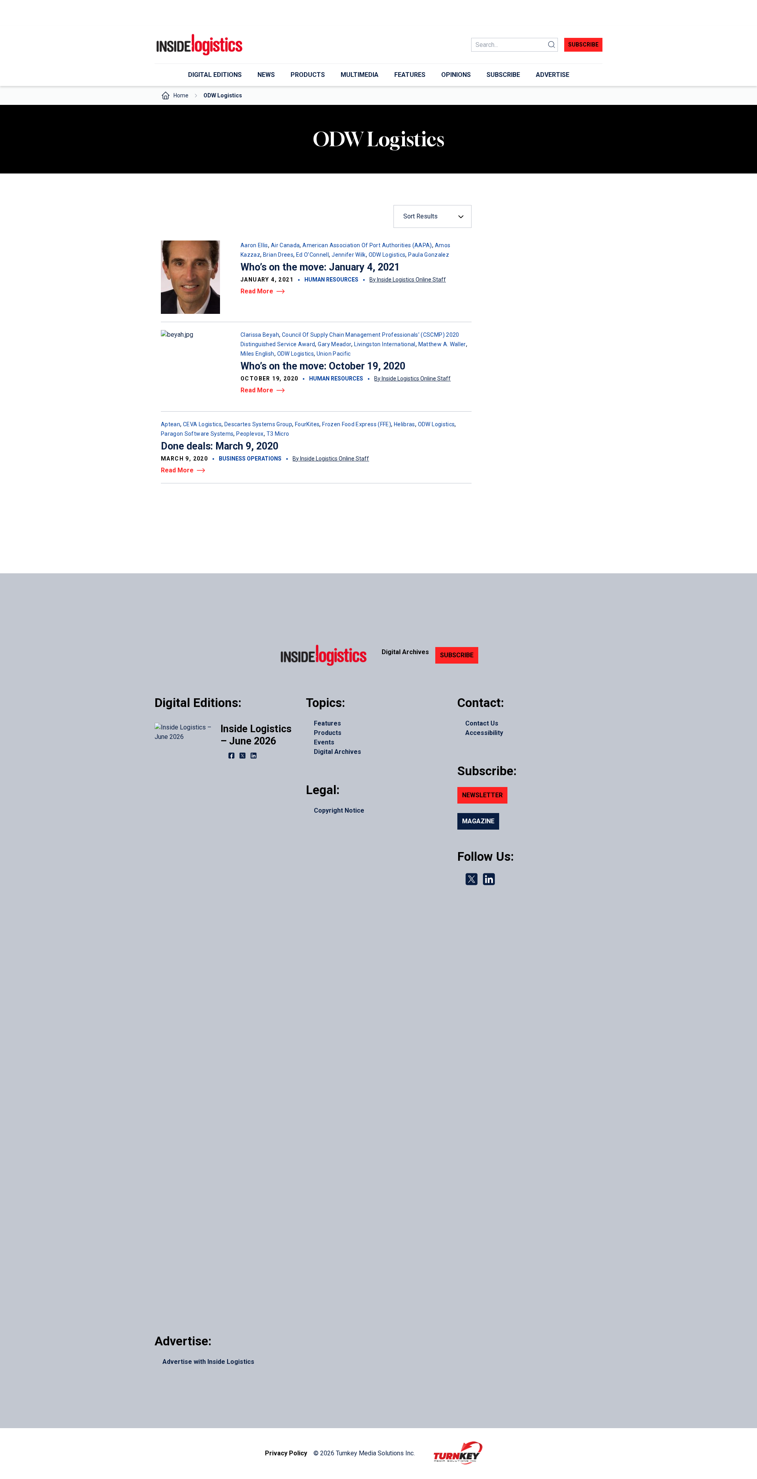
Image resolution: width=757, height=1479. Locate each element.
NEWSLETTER (482, 795)
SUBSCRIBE (457, 655)
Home (180, 95)
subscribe (583, 44)
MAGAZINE (478, 821)
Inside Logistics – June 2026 (255, 735)
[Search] (551, 45)
